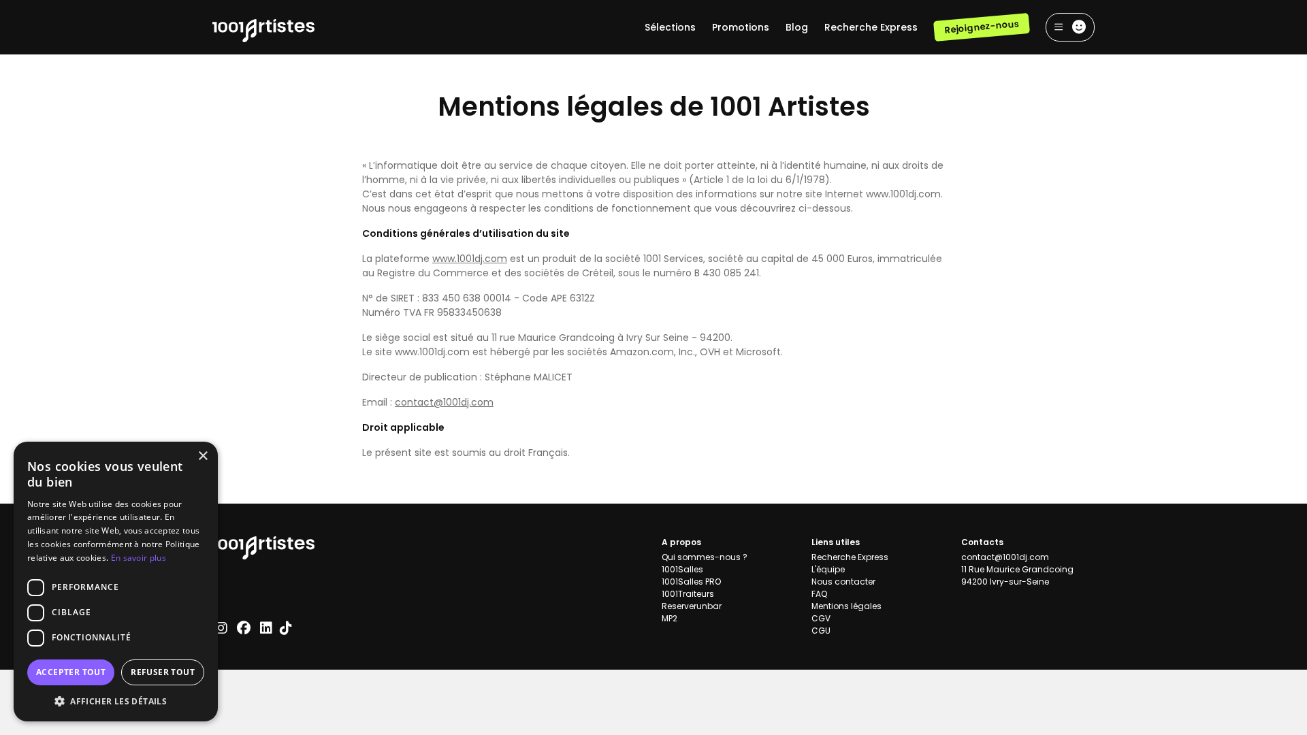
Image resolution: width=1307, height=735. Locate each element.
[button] (115, 701)
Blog (797, 27)
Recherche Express (871, 27)
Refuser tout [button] (163, 672)
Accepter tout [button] (71, 672)
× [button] (202, 456)
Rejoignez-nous (981, 27)
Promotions (740, 27)
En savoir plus (138, 558)
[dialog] (116, 581)
